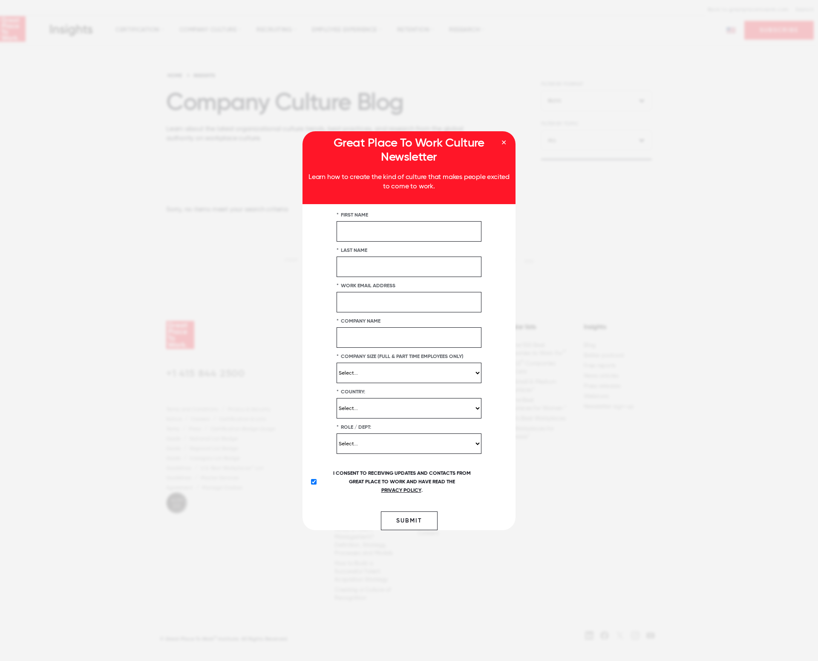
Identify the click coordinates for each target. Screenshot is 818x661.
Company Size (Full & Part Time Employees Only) (400, 356)
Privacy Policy (401, 490)
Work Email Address (366, 285)
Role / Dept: (354, 427)
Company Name (358, 320)
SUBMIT (409, 520)
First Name (352, 214)
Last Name (352, 250)
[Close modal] (503, 143)
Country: (351, 391)
